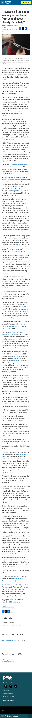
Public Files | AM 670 (8, 697)
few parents (6, 341)
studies (16, 348)
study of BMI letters (8, 354)
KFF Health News (14, 602)
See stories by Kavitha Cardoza (11, 625)
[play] (2, 716)
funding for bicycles (20, 313)
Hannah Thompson (13, 360)
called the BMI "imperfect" (18, 225)
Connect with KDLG (8, 693)
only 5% (17, 244)
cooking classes (13, 311)
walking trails (25, 311)
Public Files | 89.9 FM (8, 700)
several (8, 348)
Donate (26, 2)
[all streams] (30, 716)
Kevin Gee (5, 452)
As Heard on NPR (7, 606)
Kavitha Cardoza (7, 618)
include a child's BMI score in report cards (15, 180)
